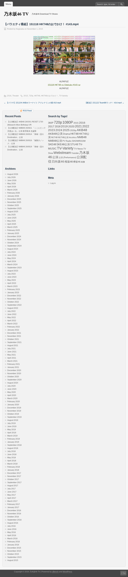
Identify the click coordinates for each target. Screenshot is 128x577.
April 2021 (11, 358)
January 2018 (13, 470)
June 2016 (11, 529)
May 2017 (11, 495)
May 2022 (11, 317)
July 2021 (11, 349)
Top (124, 573)
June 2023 (11, 277)
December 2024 (14, 236)
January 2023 (13, 292)
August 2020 (12, 383)
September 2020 (14, 380)
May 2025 (11, 221)
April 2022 (11, 320)
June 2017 (11, 492)
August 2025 (12, 211)
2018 (57, 126)
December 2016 (14, 510)
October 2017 (13, 479)
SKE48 (52, 144)
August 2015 (12, 560)
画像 (83, 162)
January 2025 (13, 233)
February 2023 (13, 289)
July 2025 (11, 215)
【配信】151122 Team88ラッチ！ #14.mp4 (104, 103)
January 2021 (13, 367)
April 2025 (11, 224)
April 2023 (11, 283)
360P (50, 123)
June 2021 (11, 352)
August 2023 (12, 271)
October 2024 (13, 243)
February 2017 (13, 504)
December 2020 (14, 370)
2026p (73, 130)
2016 (9, 96)
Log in (53, 183)
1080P (67, 122)
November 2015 (14, 551)
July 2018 (11, 451)
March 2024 (12, 264)
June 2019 (11, 426)
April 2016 (11, 535)
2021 (78, 126)
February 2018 (13, 467)
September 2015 (14, 557)
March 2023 (12, 286)
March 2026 (12, 190)
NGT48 (54, 137)
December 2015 (14, 548)
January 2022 (13, 330)
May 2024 (11, 258)
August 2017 (12, 486)
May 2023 (11, 280)
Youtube (75, 153)
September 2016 (14, 520)
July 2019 (11, 423)
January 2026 (13, 196)
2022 (85, 126)
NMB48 (81, 137)
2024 (58, 130)
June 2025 (11, 218)
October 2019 (13, 414)
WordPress (67, 572)
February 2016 (13, 542)
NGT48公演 (63, 137)
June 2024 (11, 255)
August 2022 (12, 308)
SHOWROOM (79, 141)
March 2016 (12, 538)
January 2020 (13, 405)
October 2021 (13, 339)
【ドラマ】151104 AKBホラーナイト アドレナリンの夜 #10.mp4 (32, 103)
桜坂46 (69, 161)
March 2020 (12, 398)
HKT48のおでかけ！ (49, 96)
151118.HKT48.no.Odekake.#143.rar (64, 85)
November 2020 (14, 373)
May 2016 (11, 532)
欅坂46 (76, 162)
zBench (55, 572)
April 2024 (11, 261)
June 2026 (11, 180)
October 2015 (13, 554)
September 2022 (14, 305)
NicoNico (73, 137)
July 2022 (11, 311)
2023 (51, 130)
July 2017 (11, 489)
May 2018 (11, 457)
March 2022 (12, 324)
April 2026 (11, 187)
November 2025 (14, 202)
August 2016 (12, 523)
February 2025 (13, 230)
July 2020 (11, 386)
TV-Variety (63, 96)
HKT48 (37, 96)
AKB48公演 (55, 133)
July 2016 (11, 526)
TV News (78, 148)
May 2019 (11, 429)
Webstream (62, 153)
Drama (66, 133)
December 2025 (14, 199)
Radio (68, 141)
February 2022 (13, 327)
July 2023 (11, 274)
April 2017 (11, 498)
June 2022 (11, 314)
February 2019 (13, 439)
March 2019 (12, 436)
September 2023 (14, 268)
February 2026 (13, 193)
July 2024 (11, 252)
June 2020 (11, 389)
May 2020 (11, 392)
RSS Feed (27, 111)
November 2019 (14, 411)
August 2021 (12, 345)
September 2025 (14, 208)
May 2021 (11, 355)
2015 (26, 96)
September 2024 (14, 246)
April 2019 (11, 433)
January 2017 (13, 507)
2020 (71, 126)
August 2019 (12, 420)
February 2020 (13, 401)
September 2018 (14, 445)
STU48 (74, 144)
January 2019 (13, 442)
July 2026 (11, 177)
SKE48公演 (63, 144)
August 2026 (12, 174)
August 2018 (12, 448)
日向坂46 (58, 161)
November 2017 (14, 476)
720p (31, 96)
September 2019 (14, 417)
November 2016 (14, 514)
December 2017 (14, 473)
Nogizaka (20, 29)
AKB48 (82, 130)
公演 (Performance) (67, 157)
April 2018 (11, 461)
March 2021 (12, 361)
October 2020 (13, 377)
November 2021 (14, 336)
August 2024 (12, 249)
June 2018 (11, 454)
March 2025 (12, 227)
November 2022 (14, 299)
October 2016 (13, 517)
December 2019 (14, 408)
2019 (64, 126)
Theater (15, 96)
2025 (66, 130)
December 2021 (14, 333)
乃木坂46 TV (16, 14)
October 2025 (13, 205)
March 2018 (12, 464)
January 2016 (13, 545)
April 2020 (11, 395)
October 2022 (13, 302)
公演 (55, 157)
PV (63, 141)
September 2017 (14, 482)
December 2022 (14, 296)
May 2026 (11, 183)
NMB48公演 (55, 140)
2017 (51, 126)
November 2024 (14, 240)
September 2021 (14, 342)
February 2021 (13, 364)
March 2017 (12, 501)
